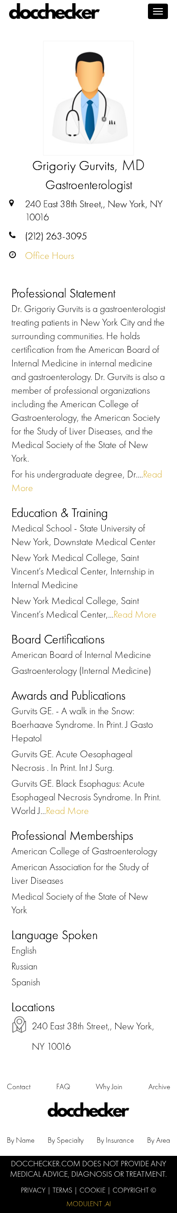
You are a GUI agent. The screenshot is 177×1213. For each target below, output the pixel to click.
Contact (18, 1086)
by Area (158, 1140)
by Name (20, 1140)
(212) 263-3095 (56, 236)
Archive (159, 1086)
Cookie (93, 1190)
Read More (135, 614)
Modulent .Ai (88, 1203)
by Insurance (115, 1140)
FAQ (63, 1086)
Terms (63, 1190)
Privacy (34, 1190)
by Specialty (66, 1140)
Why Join (109, 1086)
